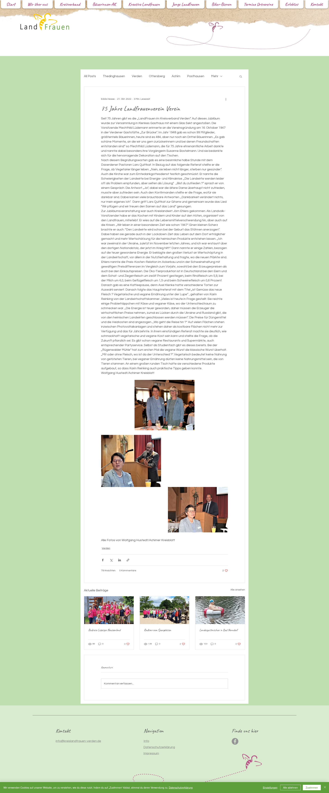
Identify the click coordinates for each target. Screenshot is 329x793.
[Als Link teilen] (128, 560)
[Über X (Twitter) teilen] (111, 560)
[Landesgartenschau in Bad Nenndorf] (220, 610)
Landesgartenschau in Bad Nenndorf (218, 630)
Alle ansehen (237, 590)
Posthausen (195, 76)
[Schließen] (325, 787)
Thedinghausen (114, 76)
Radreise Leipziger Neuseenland (104, 630)
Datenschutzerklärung (181, 787)
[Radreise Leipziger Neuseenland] (109, 610)
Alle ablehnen (290, 787)
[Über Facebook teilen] (102, 560)
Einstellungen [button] (270, 787)
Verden (137, 76)
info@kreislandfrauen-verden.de (78, 741)
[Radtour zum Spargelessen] (164, 610)
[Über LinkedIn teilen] (119, 560)
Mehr (214, 76)
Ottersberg (157, 76)
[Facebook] (235, 741)
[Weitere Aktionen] (226, 99)
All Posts (90, 76)
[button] (240, 76)
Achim (176, 76)
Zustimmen (312, 787)
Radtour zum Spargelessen (157, 630)
